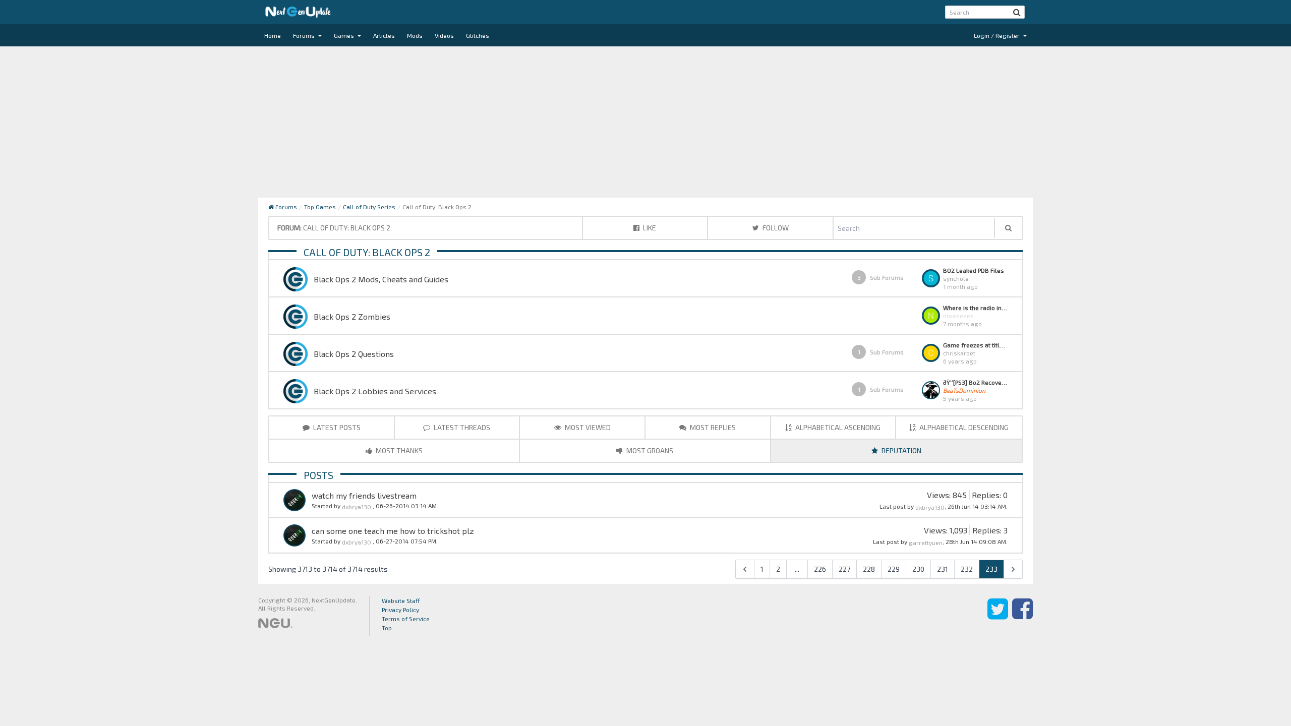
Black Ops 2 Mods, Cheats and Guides (381, 279)
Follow (775, 227)
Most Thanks (398, 450)
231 (942, 569)
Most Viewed (587, 427)
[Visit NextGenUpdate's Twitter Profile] (997, 616)
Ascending (838, 427)
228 (869, 569)
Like (648, 227)
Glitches (477, 35)
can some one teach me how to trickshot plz (393, 530)
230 (918, 569)
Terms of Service (406, 618)
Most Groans (649, 450)
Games (345, 35)
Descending (964, 427)
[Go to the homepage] (298, 12)
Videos (444, 35)
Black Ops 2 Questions (354, 353)
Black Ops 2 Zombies (352, 316)
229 (894, 569)
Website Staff (401, 600)
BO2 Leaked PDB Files (973, 270)
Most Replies (712, 427)
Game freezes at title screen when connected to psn (975, 344)
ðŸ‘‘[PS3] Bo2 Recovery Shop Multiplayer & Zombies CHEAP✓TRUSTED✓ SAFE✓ (975, 382)
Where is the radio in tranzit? (975, 307)
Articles (384, 35)
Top (387, 627)
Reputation (900, 450)
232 (967, 569)
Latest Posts (336, 427)
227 (844, 569)
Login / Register (997, 35)
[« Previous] (744, 569)
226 (820, 569)
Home (272, 35)
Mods (415, 35)
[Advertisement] (645, 122)
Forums (304, 35)
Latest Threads (461, 427)
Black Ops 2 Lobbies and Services (375, 391)
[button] (1017, 12)
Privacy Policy (400, 609)
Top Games (320, 206)
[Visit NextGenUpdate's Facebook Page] (1022, 616)
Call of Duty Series (369, 206)
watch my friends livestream (364, 495)
